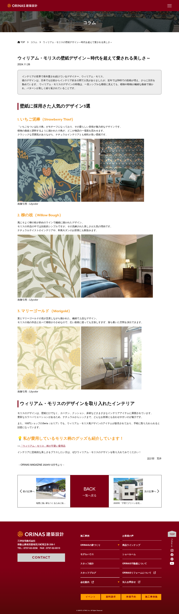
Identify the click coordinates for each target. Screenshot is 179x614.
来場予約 (131, 597)
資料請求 (111, 597)
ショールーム (129, 554)
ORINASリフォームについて (138, 572)
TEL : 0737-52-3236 (27, 548)
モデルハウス (87, 554)
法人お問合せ (130, 581)
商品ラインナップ (131, 545)
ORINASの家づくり (90, 545)
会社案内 (86, 582)
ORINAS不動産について (134, 563)
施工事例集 (151, 597)
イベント (91, 597)
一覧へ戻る (89, 491)
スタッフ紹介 (87, 563)
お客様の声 (128, 535)
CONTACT (41, 558)
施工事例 (84, 535)
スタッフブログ (88, 572)
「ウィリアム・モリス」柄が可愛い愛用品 (42, 445)
